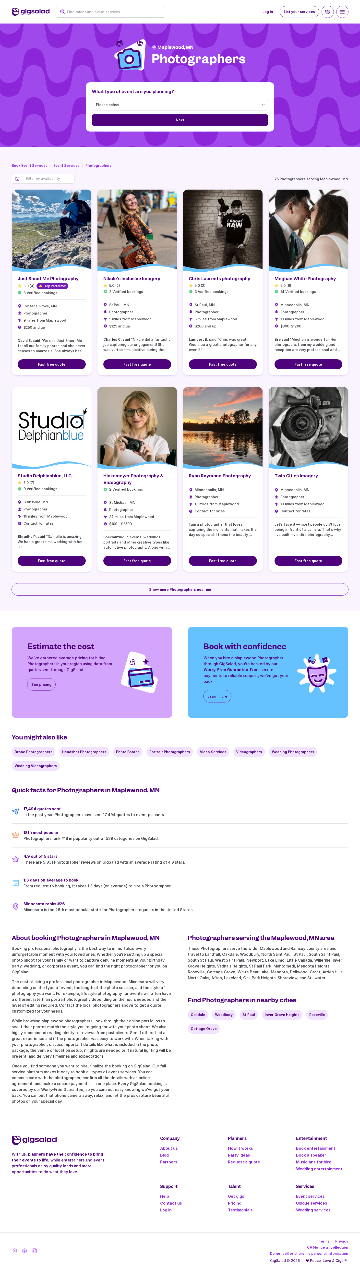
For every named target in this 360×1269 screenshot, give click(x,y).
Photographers (98, 165)
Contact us (171, 1203)
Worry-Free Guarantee (226, 669)
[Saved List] (328, 12)
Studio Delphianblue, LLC (45, 475)
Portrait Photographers (169, 752)
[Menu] (342, 12)
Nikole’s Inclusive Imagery (131, 278)
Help (164, 1196)
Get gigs (236, 1196)
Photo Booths (128, 752)
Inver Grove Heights (282, 1015)
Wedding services (313, 1210)
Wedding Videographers (36, 766)
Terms (324, 1241)
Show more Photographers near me (180, 589)
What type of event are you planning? (133, 91)
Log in (268, 12)
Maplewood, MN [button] (175, 47)
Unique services (311, 1203)
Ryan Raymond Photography (220, 475)
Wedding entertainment (319, 1168)
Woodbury (224, 1015)
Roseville (317, 1015)
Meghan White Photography (305, 278)
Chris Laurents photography (219, 278)
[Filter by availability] (48, 178)
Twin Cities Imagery (296, 475)
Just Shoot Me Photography (48, 278)
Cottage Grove (204, 1029)
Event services (310, 1196)
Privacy (341, 1241)
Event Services (66, 165)
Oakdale (198, 1015)
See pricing (41, 684)
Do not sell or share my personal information (309, 1253)
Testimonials (240, 1210)
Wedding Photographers (293, 752)
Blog (164, 1155)
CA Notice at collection (327, 1247)
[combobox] (113, 11)
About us (169, 1148)
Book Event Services (30, 165)
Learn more (217, 696)
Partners (168, 1162)
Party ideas (239, 1155)
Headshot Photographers (84, 752)
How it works (240, 1148)
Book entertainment (315, 1148)
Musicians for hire (313, 1162)
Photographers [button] (199, 59)
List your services (299, 12)
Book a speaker (311, 1155)
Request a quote (244, 1162)
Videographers (249, 752)
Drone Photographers (33, 752)
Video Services (213, 752)
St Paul (248, 1015)
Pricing (234, 1203)
